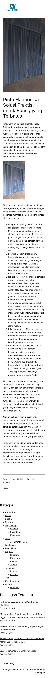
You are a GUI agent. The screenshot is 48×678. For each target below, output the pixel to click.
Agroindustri (11, 512)
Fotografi (9, 522)
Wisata (8, 584)
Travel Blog (8, 663)
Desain (8, 519)
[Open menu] (43, 7)
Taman (13, 564)
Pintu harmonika (11, 443)
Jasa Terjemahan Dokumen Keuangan (18, 651)
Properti (30, 479)
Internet (14, 574)
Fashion (14, 528)
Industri (13, 571)
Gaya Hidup (11, 525)
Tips (7, 577)
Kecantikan (15, 532)
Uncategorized (12, 581)
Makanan (14, 587)
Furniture (14, 555)
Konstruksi (15, 558)
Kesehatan (15, 535)
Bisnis (8, 515)
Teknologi (10, 568)
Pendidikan (10, 548)
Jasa (7, 538)
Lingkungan (10, 545)
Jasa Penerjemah (18, 542)
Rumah (13, 561)
